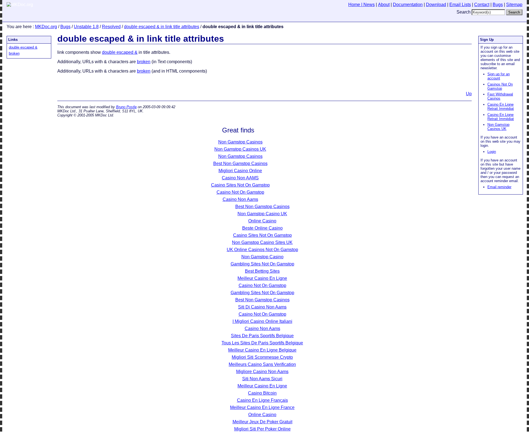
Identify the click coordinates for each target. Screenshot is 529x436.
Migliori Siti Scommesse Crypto (262, 357)
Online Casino (262, 221)
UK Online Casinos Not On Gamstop (262, 249)
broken (14, 53)
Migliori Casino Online (240, 170)
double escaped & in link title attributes (161, 26)
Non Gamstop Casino (262, 256)
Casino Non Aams (240, 199)
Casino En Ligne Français (262, 400)
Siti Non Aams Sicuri (262, 378)
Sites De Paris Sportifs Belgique (262, 335)
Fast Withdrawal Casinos (500, 96)
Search (464, 12)
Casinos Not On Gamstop (500, 86)
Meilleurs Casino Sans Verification (262, 364)
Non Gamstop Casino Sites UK (262, 242)
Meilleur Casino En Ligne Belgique (262, 350)
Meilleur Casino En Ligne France (262, 407)
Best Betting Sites (262, 271)
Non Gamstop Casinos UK (498, 127)
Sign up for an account (498, 76)
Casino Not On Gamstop (240, 192)
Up (469, 93)
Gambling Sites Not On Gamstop (262, 264)
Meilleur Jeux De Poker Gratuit (262, 421)
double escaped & (23, 47)
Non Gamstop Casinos (240, 142)
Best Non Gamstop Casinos (240, 163)
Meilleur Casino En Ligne (262, 278)
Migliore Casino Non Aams (262, 371)
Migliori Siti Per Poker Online (262, 429)
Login (491, 152)
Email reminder (499, 187)
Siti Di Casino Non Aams (262, 307)
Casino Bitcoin (262, 393)
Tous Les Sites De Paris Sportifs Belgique (262, 343)
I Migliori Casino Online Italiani (262, 321)
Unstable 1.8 (86, 26)
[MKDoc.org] (20, 4)
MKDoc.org (46, 26)
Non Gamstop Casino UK (262, 213)
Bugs (65, 26)
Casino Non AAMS (240, 178)
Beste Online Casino (262, 228)
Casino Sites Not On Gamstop (240, 185)
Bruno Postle (126, 107)
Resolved (111, 26)
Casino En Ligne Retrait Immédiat (500, 106)
